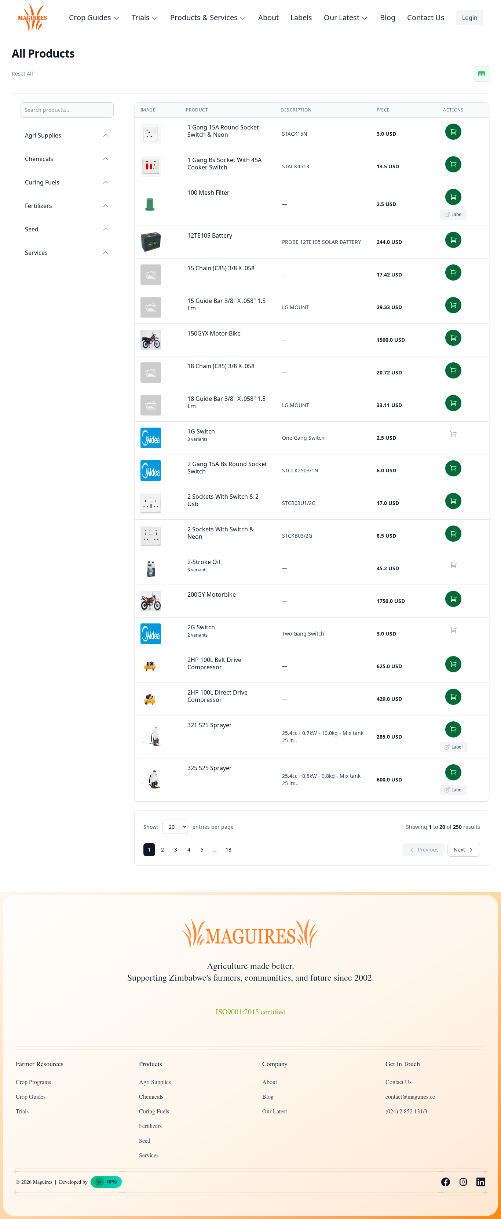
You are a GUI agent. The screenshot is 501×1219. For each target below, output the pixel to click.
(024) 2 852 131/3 (406, 1111)
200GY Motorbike (211, 594)
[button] (453, 132)
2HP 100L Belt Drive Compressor (214, 663)
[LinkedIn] (480, 1182)
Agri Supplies (43, 135)
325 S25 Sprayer (209, 768)
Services (36, 253)
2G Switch (201, 627)
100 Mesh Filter (208, 192)
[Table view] (481, 73)
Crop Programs (33, 1082)
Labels (301, 17)
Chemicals (39, 159)
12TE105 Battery (209, 235)
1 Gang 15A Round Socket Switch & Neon (223, 131)
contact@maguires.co (410, 1096)
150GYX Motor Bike (214, 333)
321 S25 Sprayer (209, 725)
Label (456, 214)
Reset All (22, 73)
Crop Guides (30, 1096)
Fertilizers (38, 206)
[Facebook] (445, 1182)
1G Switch (201, 431)
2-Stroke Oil (203, 562)
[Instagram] (463, 1182)
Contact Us (426, 17)
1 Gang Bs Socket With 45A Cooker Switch (224, 163)
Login (470, 18)
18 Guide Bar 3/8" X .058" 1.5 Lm (226, 402)
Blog (387, 17)
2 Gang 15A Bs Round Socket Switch (227, 467)
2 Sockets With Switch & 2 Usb (223, 500)
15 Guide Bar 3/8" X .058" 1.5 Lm (226, 304)
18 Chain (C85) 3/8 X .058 (221, 366)
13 (228, 849)
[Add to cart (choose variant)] (453, 434)
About (268, 17)
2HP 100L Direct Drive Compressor (217, 696)
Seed (32, 229)
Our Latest (274, 1111)
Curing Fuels (42, 182)
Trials (22, 1111)
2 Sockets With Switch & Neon (220, 533)
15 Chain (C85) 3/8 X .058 (221, 268)
